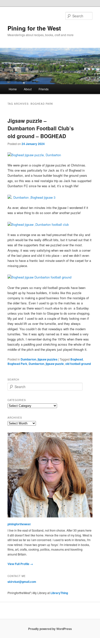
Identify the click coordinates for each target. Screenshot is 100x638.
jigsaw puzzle (55, 363)
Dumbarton (28, 359)
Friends (44, 89)
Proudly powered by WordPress (50, 629)
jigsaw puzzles (48, 359)
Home (13, 89)
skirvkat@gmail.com (22, 581)
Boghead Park (17, 363)
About (28, 89)
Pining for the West (34, 28)
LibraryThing (59, 593)
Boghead (76, 359)
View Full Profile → (20, 564)
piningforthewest (19, 524)
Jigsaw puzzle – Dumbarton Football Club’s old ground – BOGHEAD (41, 128)
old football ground (78, 363)
